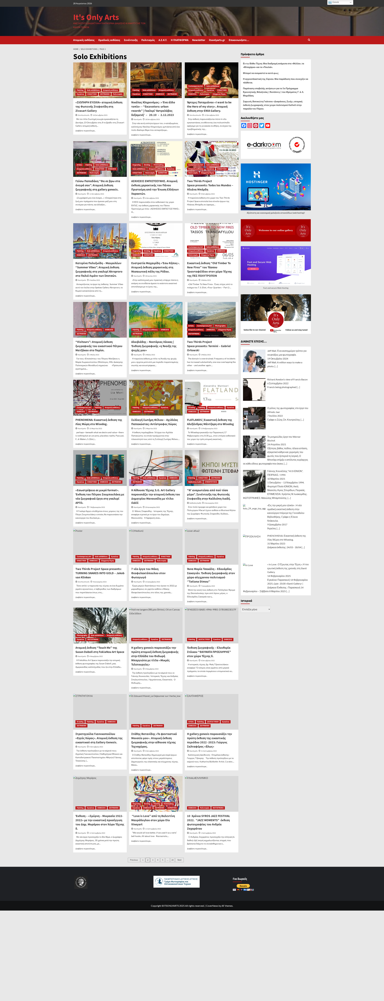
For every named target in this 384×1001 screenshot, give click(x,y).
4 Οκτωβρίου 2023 (208, 194)
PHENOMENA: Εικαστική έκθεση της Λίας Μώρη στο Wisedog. (98, 422)
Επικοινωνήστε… (239, 40)
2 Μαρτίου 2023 (151, 428)
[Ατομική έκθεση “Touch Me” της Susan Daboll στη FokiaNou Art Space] (100, 625)
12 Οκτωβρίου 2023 (211, 115)
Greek (335, 2)
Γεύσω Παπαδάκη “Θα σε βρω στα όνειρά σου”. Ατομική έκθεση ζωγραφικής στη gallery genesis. (97, 185)
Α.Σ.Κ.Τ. (163, 40)
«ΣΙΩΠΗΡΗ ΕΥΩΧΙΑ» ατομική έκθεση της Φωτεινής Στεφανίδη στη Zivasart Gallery (98, 106)
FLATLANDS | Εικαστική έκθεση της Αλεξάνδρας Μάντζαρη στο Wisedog (210, 422)
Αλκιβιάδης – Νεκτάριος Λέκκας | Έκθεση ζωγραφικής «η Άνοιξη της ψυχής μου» (153, 346)
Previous (134, 860)
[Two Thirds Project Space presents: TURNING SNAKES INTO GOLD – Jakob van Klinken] (100, 547)
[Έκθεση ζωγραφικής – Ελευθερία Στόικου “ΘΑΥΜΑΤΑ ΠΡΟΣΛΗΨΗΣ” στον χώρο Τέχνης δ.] (211, 625)
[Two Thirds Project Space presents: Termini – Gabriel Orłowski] (211, 320)
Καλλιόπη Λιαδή (194, 482)
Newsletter (198, 40)
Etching (147, 165)
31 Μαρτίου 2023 (95, 428)
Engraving (137, 165)
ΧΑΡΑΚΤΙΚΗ (162, 173)
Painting (80, 90)
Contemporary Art (195, 86)
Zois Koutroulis (83, 115)
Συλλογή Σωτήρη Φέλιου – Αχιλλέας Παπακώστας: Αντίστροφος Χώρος (154, 422)
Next (179, 860)
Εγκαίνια (80, 94)
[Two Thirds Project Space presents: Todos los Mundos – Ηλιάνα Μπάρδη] (211, 159)
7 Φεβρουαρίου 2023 (97, 507)
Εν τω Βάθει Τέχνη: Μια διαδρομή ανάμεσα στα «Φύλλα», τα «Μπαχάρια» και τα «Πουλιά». (273, 65)
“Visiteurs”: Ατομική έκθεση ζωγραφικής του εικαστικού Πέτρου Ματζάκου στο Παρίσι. (98, 346)
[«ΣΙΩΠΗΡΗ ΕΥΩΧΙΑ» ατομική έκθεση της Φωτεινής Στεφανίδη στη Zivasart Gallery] (100, 80)
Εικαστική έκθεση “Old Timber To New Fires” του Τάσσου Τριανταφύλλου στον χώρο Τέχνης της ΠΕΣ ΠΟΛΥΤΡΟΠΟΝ (209, 269)
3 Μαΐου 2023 (206, 280)
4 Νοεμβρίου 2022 (96, 656)
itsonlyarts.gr (217, 40)
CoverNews (212, 905)
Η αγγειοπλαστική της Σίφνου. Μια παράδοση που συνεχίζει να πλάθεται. (275, 81)
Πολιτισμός (148, 40)
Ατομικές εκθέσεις (83, 40)
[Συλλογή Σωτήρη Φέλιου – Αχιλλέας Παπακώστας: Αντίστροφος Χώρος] (156, 397)
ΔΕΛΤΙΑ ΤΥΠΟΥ (204, 639)
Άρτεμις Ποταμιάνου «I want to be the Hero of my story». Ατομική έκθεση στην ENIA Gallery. (209, 106)
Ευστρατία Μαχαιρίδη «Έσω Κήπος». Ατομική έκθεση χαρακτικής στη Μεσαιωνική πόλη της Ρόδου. (155, 267)
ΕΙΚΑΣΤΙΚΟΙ (92, 94)
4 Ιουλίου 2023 (94, 280)
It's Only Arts (96, 17)
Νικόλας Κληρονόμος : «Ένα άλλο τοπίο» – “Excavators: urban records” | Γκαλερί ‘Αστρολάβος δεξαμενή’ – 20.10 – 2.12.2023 (153, 108)
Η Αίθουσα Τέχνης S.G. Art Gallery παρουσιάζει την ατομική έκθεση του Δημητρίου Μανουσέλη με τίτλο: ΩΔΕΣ (155, 496)
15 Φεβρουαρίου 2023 (209, 428)
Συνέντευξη (131, 40)
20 (172, 860)
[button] (309, 40)
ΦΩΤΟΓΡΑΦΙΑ (193, 334)
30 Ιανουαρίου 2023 (152, 507)
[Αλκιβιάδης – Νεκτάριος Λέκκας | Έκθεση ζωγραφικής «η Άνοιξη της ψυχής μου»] (156, 320)
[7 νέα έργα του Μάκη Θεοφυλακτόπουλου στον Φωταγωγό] (156, 547)
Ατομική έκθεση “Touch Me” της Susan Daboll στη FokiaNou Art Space (99, 650)
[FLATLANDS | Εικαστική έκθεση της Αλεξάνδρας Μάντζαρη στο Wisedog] (211, 397)
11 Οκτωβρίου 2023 (96, 194)
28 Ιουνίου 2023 (151, 276)
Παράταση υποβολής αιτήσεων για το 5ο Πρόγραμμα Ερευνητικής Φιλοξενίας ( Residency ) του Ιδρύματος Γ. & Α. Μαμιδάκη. (273, 92)
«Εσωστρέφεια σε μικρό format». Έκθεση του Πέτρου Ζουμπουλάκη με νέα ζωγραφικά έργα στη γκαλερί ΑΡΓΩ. (99, 496)
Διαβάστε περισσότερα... (85, 131)
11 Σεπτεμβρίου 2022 (153, 829)
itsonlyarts (138, 119)
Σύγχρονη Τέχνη (219, 94)
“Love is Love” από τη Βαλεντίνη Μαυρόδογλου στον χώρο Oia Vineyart (153, 820)
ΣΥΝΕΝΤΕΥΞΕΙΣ (211, 482)
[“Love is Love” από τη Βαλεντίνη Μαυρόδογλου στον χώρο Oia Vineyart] (156, 794)
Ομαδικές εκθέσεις (109, 40)
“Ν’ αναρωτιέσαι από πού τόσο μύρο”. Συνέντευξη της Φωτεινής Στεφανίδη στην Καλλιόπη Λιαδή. (209, 494)
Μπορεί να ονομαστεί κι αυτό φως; (261, 73)
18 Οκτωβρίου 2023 (100, 115)
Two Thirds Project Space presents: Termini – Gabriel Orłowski (209, 346)
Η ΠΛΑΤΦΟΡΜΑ (179, 40)
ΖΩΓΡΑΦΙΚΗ (105, 94)
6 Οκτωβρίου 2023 (152, 198)
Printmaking (159, 165)
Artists (79, 165)
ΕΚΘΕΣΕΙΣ (160, 94)
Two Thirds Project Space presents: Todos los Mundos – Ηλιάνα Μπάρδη (210, 185)
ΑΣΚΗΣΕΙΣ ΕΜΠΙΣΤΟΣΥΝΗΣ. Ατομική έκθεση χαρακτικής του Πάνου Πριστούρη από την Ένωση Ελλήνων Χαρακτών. (155, 187)
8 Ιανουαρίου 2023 (211, 503)
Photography (220, 326)
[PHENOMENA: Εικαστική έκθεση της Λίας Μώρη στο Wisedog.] (100, 397)
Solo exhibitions (93, 90)
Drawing (191, 407)
